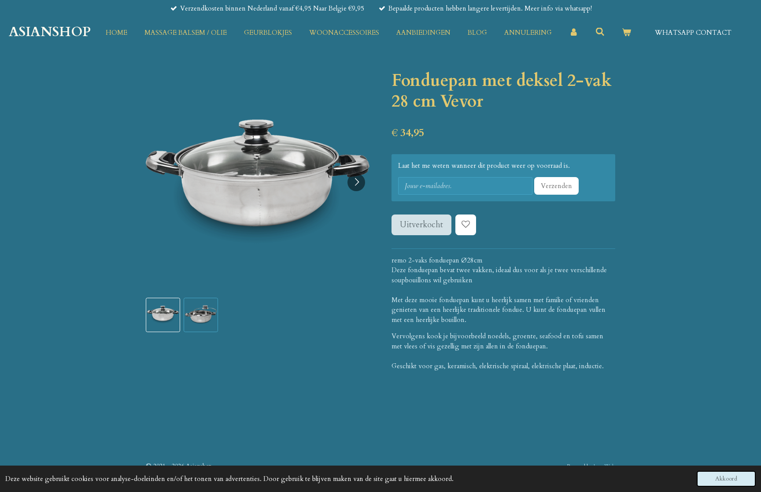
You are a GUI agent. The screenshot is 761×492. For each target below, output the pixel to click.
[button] (163, 315)
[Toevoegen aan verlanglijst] (465, 225)
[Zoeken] (600, 32)
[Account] (574, 33)
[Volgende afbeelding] (356, 182)
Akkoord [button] (726, 479)
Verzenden (556, 185)
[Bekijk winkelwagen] (626, 33)
